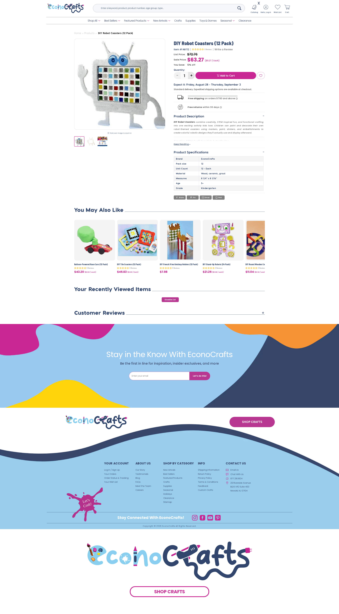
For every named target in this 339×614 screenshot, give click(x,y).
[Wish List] (261, 75)
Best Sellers (110, 20)
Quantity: (179, 70)
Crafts (166, 481)
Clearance (168, 498)
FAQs (137, 481)
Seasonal (226, 20)
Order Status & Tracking (116, 478)
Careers (139, 490)
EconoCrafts (168, 526)
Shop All (92, 20)
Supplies (167, 486)
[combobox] (169, 8)
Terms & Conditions (208, 481)
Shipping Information (209, 469)
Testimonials (141, 474)
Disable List (170, 299)
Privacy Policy (205, 478)
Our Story (140, 469)
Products (89, 33)
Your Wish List (111, 481)
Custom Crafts (205, 490)
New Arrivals (160, 20)
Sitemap (167, 502)
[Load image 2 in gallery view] (91, 141)
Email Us (234, 469)
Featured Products (135, 20)
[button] (94, 20)
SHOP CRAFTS (252, 422)
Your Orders (110, 474)
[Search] (239, 8)
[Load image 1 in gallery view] (79, 141)
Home (77, 33)
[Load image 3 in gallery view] (102, 141)
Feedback (203, 486)
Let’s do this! (200, 375)
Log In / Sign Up (112, 469)
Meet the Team (143, 486)
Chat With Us (237, 474)
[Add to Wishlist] (111, 224)
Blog (137, 478)
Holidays (167, 494)
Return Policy (204, 474)
